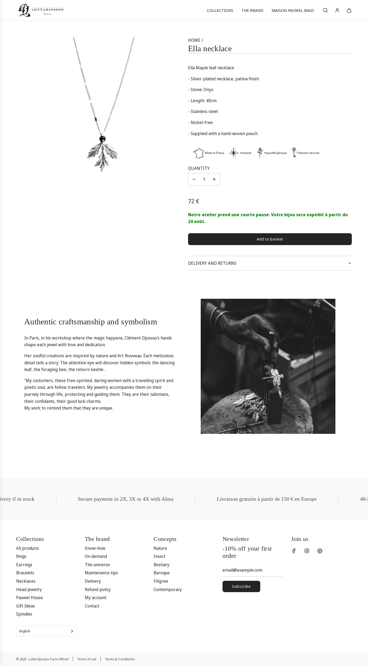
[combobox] (46, 631)
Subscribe (241, 586)
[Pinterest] (320, 551)
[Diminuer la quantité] (194, 179)
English (24, 631)
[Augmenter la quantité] (214, 179)
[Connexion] (337, 10)
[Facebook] (294, 551)
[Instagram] (307, 551)
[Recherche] (325, 10)
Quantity (199, 168)
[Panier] (349, 10)
